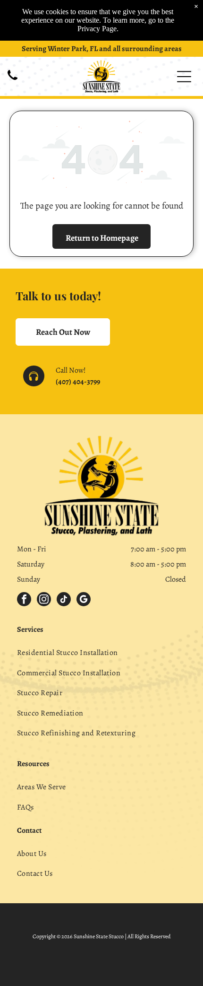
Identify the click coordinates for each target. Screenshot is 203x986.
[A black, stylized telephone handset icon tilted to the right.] (12, 81)
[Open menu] (184, 77)
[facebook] (24, 600)
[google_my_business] (83, 600)
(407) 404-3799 (78, 381)
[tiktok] (64, 600)
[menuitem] (101, 653)
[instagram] (44, 600)
